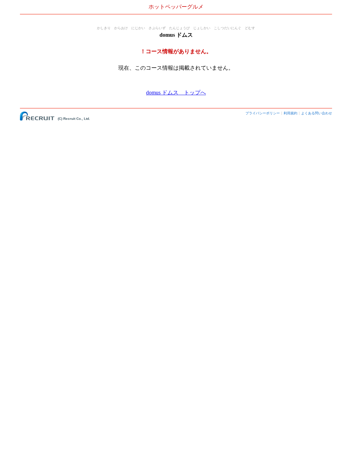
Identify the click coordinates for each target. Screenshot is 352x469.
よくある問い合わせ (316, 113)
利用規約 (290, 113)
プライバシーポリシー (262, 113)
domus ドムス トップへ (176, 92)
